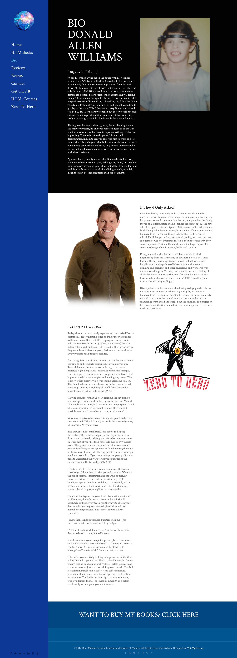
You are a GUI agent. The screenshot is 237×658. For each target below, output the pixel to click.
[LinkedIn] (28, 653)
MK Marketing (195, 648)
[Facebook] (11, 653)
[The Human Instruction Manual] (24, 20)
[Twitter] (20, 653)
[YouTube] (24, 653)
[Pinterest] (33, 653)
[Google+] (15, 653)
